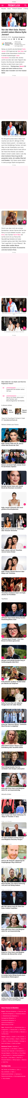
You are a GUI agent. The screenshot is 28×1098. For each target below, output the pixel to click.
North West (17, 235)
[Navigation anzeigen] (2, 5)
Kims (3, 235)
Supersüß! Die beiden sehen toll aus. (15, 390)
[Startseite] (14, 5)
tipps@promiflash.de (10, 420)
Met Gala (21, 51)
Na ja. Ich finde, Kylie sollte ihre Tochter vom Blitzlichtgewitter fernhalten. (15, 399)
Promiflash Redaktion (18, 37)
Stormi (21, 66)
